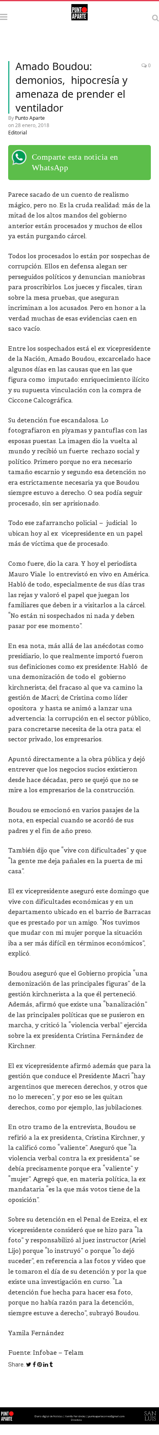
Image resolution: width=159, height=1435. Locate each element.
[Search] (155, 17)
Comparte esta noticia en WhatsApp (75, 162)
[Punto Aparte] (79, 16)
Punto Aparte (30, 117)
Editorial (17, 132)
